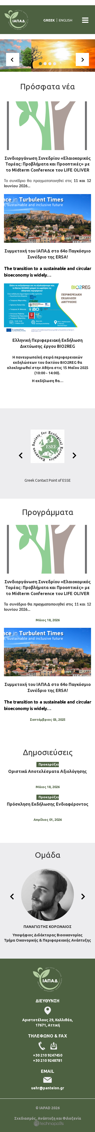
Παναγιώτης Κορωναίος (47, 927)
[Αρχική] (18, 20)
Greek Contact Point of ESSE (48, 480)
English (65, 20)
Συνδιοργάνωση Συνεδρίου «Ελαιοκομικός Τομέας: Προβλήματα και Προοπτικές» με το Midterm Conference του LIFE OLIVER (47, 164)
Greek (49, 20)
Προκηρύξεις (49, 764)
